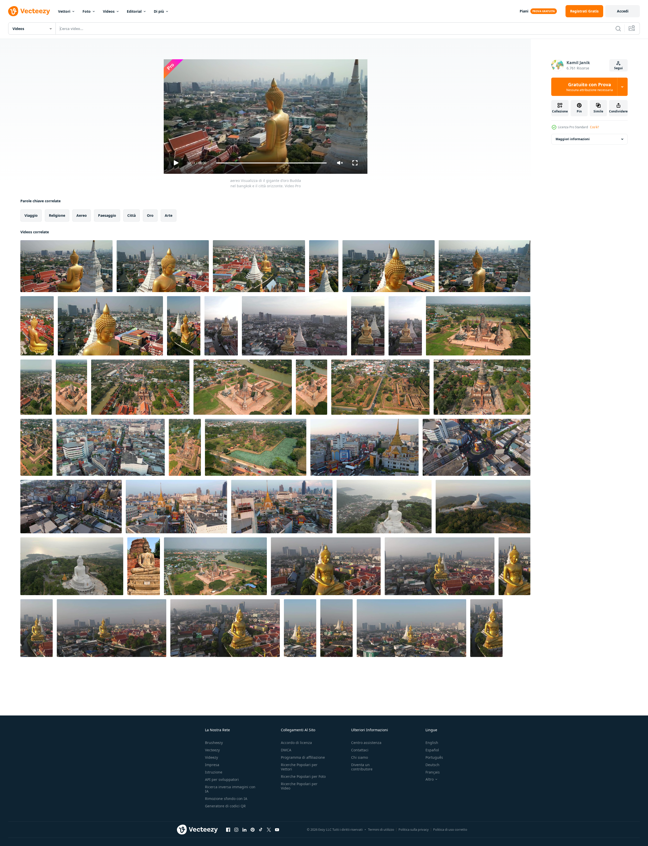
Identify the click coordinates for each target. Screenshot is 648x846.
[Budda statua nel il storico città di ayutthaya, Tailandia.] (143, 566)
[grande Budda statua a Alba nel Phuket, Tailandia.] (483, 506)
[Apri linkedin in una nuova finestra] (244, 829)
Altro (429, 779)
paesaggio (107, 215)
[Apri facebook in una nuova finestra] (228, 829)
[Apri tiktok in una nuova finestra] (261, 829)
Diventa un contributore (362, 766)
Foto (86, 11)
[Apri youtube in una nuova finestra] (277, 829)
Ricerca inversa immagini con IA (230, 789)
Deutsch (432, 764)
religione (57, 215)
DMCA (286, 750)
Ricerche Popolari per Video (299, 786)
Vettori (64, 11)
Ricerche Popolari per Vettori (299, 766)
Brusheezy (214, 742)
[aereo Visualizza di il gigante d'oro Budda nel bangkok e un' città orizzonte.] (163, 266)
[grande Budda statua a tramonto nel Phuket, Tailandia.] (384, 506)
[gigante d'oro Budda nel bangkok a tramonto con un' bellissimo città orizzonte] (221, 325)
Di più (159, 11)
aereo (81, 215)
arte (168, 215)
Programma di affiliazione (303, 757)
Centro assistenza (366, 742)
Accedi (622, 11)
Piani (524, 11)
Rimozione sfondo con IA (226, 798)
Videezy (211, 757)
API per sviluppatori (222, 779)
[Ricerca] (618, 28)
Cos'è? (594, 127)
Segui (618, 68)
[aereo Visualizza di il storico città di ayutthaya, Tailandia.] (478, 325)
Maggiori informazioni (573, 139)
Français (432, 772)
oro (150, 215)
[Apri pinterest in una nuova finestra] (253, 829)
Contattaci (359, 750)
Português (434, 757)
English (431, 742)
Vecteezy (212, 750)
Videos (109, 11)
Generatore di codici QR (225, 806)
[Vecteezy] (29, 11)
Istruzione (213, 772)
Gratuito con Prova (589, 86)
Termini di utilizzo (381, 829)
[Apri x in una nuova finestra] (269, 829)
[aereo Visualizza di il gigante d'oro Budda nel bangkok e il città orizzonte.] (66, 266)
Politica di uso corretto (450, 829)
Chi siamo (359, 757)
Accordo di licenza (296, 742)
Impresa (212, 764)
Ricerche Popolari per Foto (303, 776)
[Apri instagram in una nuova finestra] (236, 829)
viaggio (31, 215)
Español (432, 750)
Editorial (134, 11)
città (131, 215)
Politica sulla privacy (413, 829)
